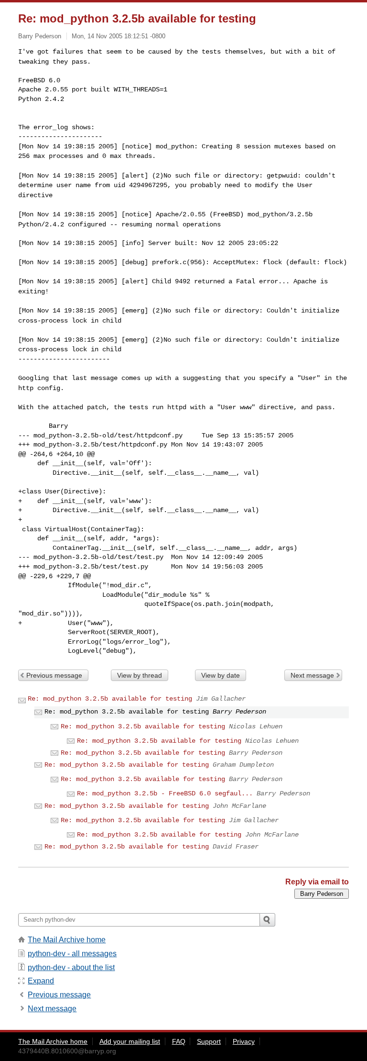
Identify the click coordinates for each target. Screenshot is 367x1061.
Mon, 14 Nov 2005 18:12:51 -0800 (118, 36)
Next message (312, 675)
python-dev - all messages (72, 953)
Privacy (244, 1041)
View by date (220, 675)
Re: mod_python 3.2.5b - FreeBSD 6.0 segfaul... (165, 793)
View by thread (139, 675)
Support (209, 1041)
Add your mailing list (129, 1041)
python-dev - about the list (71, 967)
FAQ (178, 1041)
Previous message (54, 675)
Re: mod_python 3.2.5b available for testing (110, 699)
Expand (41, 981)
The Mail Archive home (67, 940)
